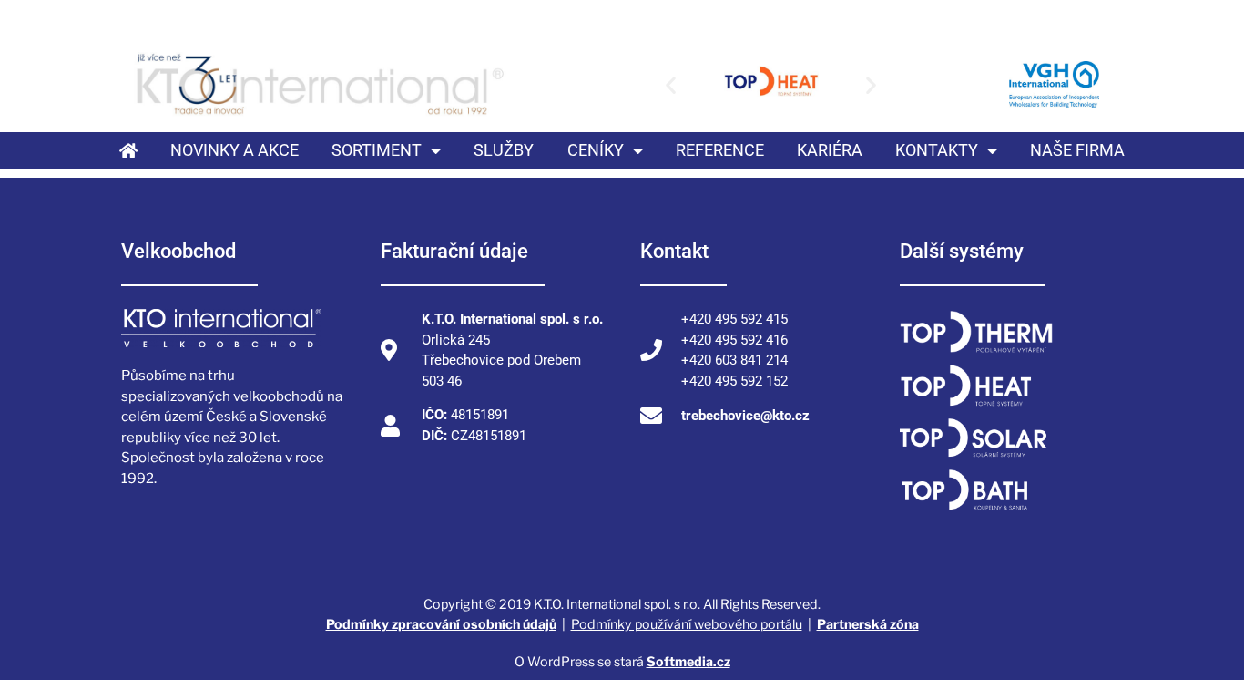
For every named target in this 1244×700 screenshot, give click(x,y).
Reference (720, 150)
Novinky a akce (234, 150)
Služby (504, 150)
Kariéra (829, 150)
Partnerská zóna (868, 624)
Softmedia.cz (688, 661)
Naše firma (1077, 150)
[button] (670, 84)
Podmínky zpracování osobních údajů (441, 624)
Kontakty (936, 150)
